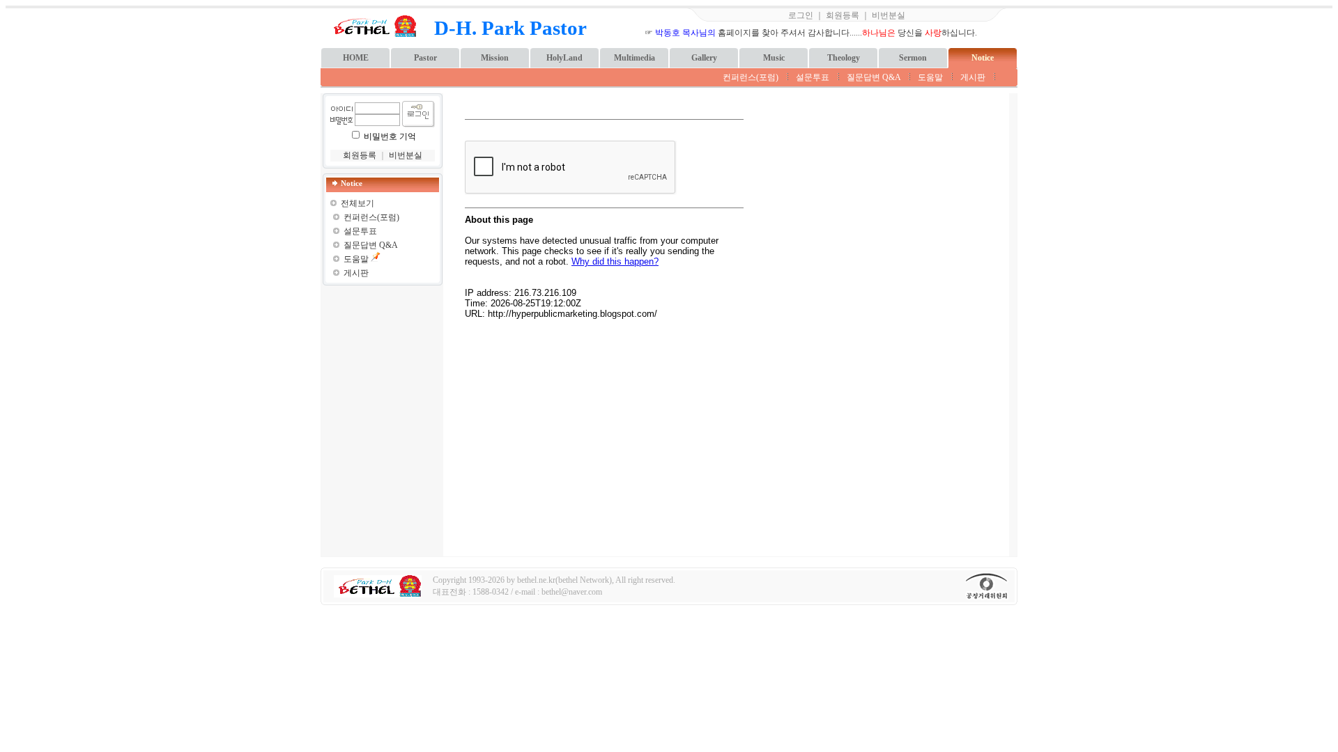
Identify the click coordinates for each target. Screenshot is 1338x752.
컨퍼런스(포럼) (750, 77)
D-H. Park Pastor (510, 28)
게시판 (972, 77)
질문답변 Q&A (873, 77)
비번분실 (888, 15)
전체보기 (357, 203)
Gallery (704, 58)
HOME (356, 58)
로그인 (800, 15)
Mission (495, 58)
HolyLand (564, 58)
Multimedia (634, 58)
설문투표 (812, 77)
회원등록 (842, 15)
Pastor (425, 58)
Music (774, 58)
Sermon (913, 58)
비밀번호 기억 (390, 136)
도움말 (930, 77)
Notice (982, 58)
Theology (843, 58)
